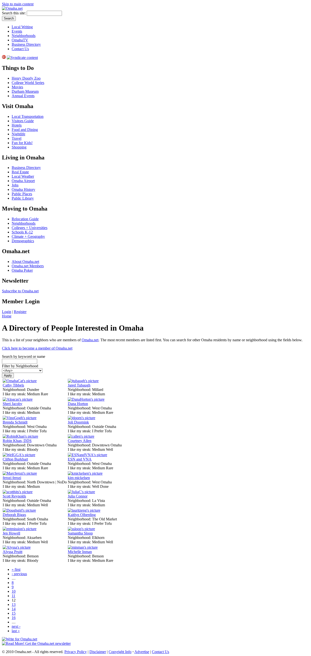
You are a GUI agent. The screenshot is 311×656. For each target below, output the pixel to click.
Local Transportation (27, 116)
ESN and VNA (80, 459)
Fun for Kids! (22, 143)
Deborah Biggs (14, 515)
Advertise (141, 652)
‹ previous (19, 574)
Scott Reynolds (14, 496)
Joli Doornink (78, 422)
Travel (16, 138)
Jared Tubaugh (79, 385)
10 (14, 591)
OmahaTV (20, 40)
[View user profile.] (20, 381)
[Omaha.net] (12, 8)
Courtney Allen (79, 441)
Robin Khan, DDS (17, 441)
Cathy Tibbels (13, 385)
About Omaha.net (25, 261)
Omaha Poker (22, 270)
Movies (17, 87)
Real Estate (20, 172)
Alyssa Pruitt (12, 552)
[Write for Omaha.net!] (19, 639)
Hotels (17, 125)
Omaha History (23, 189)
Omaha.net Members (28, 266)
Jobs (15, 185)
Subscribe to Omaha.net (20, 291)
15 (14, 613)
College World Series (28, 83)
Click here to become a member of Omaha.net (37, 348)
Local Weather (23, 176)
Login (6, 312)
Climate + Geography (28, 236)
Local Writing (22, 27)
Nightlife (18, 134)
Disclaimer (97, 652)
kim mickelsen (79, 478)
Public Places (22, 194)
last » (16, 631)
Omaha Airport (23, 181)
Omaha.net (90, 340)
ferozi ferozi (12, 478)
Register (20, 312)
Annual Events (23, 96)
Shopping (19, 147)
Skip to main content (18, 4)
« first (16, 569)
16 (14, 618)
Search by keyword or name (23, 356)
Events (17, 31)
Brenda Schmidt (15, 422)
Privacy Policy (75, 652)
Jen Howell (11, 533)
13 (14, 604)
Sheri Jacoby (12, 404)
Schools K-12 (22, 232)
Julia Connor (77, 496)
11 (13, 596)
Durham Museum (25, 91)
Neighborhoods (23, 36)
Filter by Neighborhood (20, 366)
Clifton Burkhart (15, 459)
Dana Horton (78, 404)
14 (14, 609)
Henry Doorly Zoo (26, 78)
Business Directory (26, 44)
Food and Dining (25, 130)
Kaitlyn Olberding (82, 515)
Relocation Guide (25, 219)
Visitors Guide (23, 121)
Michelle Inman (80, 552)
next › (16, 626)
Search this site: (14, 13)
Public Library (23, 198)
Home (6, 316)
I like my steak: (15, 394)
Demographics (23, 241)
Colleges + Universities (29, 228)
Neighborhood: (15, 390)
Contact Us (20, 49)
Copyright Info (120, 652)
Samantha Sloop (80, 533)
